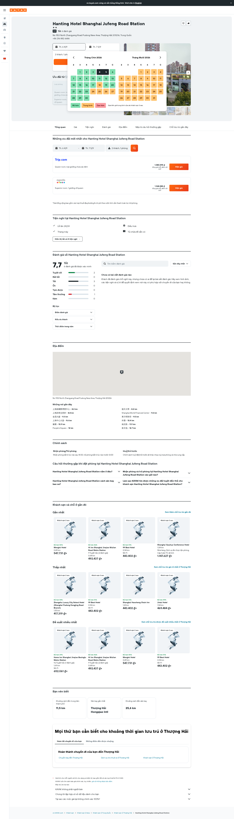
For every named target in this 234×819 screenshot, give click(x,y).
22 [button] (80, 91)
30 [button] (86, 98)
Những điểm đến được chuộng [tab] (99, 741)
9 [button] (86, 78)
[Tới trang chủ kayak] (18, 10)
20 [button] (112, 85)
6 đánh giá (67, 31)
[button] (231, 3)
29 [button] (80, 98)
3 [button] (93, 72)
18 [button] (100, 85)
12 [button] (106, 78)
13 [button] (113, 78)
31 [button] (154, 98)
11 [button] (99, 78)
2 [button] (86, 72)
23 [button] (86, 91)
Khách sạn (70, 813)
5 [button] (106, 72)
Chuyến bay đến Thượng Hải (71, 757)
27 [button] (112, 91)
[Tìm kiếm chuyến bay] (4, 18)
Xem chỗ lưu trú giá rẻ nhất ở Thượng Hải (172, 567)
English (138, 3)
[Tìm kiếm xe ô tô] (4, 29)
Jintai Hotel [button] (162, 602)
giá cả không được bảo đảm (102, 781)
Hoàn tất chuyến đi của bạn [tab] (69, 741)
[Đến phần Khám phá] (4, 37)
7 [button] (73, 78)
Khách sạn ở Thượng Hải (153, 757)
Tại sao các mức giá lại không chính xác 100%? (77, 799)
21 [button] (74, 91)
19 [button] (106, 85)
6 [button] (112, 72)
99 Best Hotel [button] (129, 547)
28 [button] (73, 98)
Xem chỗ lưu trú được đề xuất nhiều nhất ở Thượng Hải (166, 622)
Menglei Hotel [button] (60, 547)
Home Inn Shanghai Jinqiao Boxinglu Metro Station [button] (70, 658)
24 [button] (93, 91)
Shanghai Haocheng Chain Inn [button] (136, 602)
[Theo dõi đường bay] (4, 43)
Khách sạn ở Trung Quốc (102, 813)
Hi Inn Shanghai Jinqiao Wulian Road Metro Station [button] (102, 548)
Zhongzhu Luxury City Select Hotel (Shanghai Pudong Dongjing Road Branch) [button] (69, 605)
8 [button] (80, 78)
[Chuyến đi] (4, 51)
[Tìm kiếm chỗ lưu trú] (4, 24)
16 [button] (87, 85)
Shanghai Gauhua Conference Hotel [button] (173, 545)
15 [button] (80, 85)
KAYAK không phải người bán (69, 789)
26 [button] (106, 91)
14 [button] (74, 85)
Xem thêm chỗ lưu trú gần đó (178, 512)
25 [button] (99, 91)
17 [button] (93, 85)
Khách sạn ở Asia (83, 813)
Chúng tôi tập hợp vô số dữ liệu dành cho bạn (77, 794)
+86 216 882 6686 (61, 38)
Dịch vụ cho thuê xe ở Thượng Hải (115, 757)
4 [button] (99, 72)
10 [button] (93, 78)
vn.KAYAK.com (58, 813)
